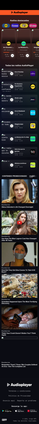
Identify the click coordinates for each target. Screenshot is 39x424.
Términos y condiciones (19, 391)
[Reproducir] (12, 55)
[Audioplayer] (19, 12)
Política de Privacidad (19, 396)
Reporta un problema (26, 401)
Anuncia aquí (9, 401)
